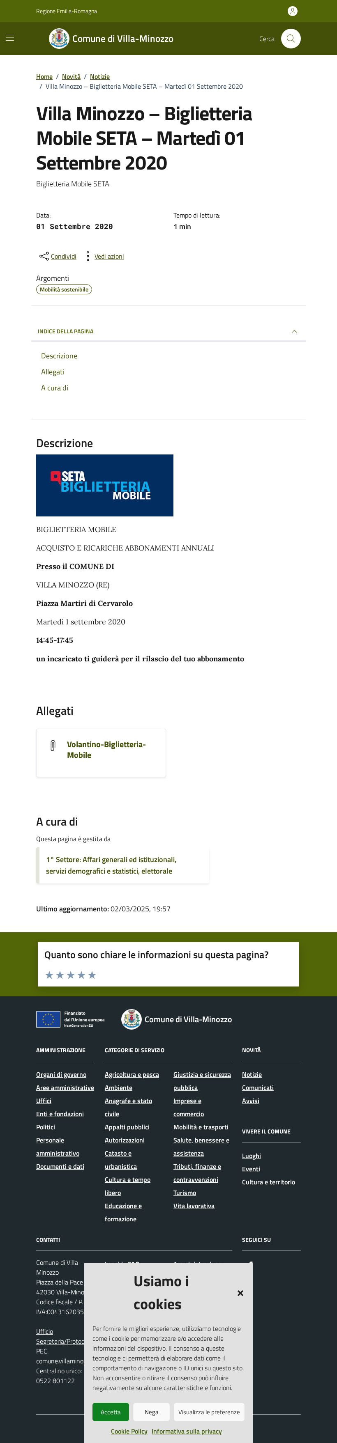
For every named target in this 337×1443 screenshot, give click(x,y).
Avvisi (250, 1101)
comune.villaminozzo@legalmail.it (82, 1361)
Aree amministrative (65, 1087)
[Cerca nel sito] (291, 38)
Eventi (251, 1169)
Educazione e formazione (123, 1212)
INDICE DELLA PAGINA (65, 331)
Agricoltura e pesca (132, 1074)
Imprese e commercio (188, 1107)
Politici (45, 1127)
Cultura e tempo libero (127, 1186)
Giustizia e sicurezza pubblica (202, 1080)
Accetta (111, 1412)
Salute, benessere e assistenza (201, 1146)
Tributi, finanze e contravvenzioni (197, 1172)
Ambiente (118, 1087)
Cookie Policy (129, 1431)
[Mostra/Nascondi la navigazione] (10, 38)
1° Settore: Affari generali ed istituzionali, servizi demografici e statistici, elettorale (111, 865)
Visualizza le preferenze (209, 1412)
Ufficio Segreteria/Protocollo (65, 1336)
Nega (152, 1412)
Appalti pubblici (127, 1127)
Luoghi (251, 1156)
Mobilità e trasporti (201, 1127)
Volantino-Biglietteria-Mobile (106, 749)
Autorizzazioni (125, 1140)
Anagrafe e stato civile (128, 1107)
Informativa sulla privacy (187, 1431)
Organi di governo (61, 1074)
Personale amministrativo (57, 1146)
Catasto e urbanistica (121, 1159)
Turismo (184, 1193)
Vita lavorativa (194, 1206)
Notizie (252, 1074)
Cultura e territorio (268, 1182)
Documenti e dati (60, 1166)
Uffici (43, 1101)
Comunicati (258, 1087)
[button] (240, 1292)
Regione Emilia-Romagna (66, 11)
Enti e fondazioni (60, 1114)
